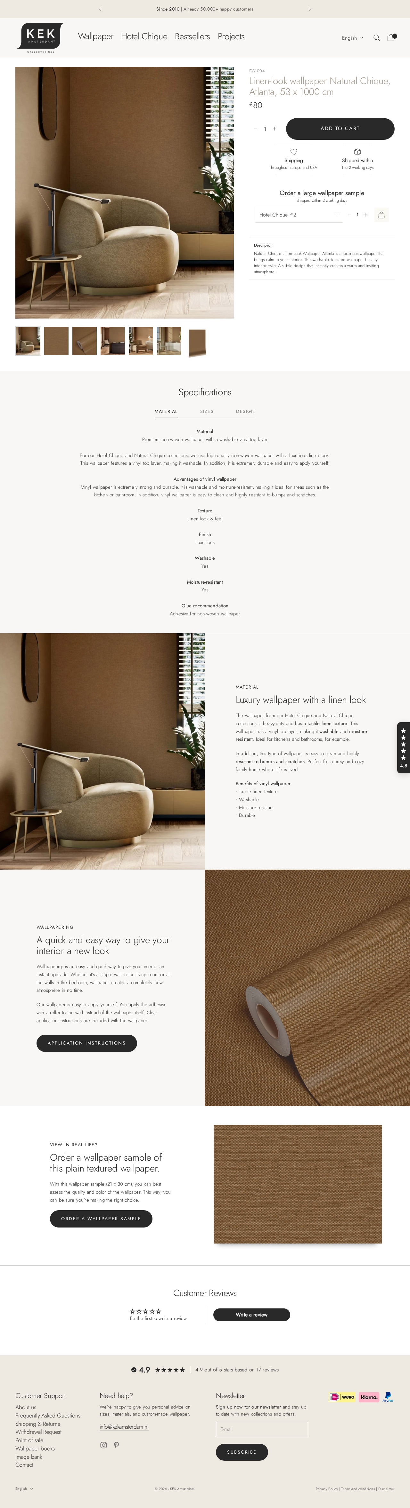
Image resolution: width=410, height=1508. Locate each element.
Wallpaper (95, 36)
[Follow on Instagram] (104, 1445)
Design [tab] (245, 412)
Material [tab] (166, 412)
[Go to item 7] (197, 344)
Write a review (251, 1314)
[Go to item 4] (113, 341)
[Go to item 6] (169, 341)
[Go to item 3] (84, 341)
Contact (24, 1465)
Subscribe (242, 1452)
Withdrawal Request (38, 1432)
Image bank (28, 1457)
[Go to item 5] (141, 341)
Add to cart (340, 128)
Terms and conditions (358, 1488)
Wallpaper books (35, 1448)
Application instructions (87, 1043)
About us (25, 1407)
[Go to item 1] (28, 341)
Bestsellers (192, 36)
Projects (231, 36)
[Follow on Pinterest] (116, 1445)
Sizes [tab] (207, 412)
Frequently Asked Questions (47, 1415)
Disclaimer (386, 1488)
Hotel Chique (144, 36)
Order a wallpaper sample (101, 1218)
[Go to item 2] (56, 341)
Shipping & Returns (37, 1424)
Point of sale (29, 1440)
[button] (403, 747)
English (349, 37)
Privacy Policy (327, 1488)
